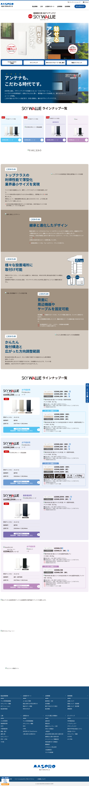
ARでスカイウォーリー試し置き (55, 62)
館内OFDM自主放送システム (74, 728)
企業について (70, 701)
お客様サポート (49, 6)
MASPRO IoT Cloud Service (30, 731)
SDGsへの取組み (49, 728)
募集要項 (69, 709)
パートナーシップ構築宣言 (52, 739)
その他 (2, 742)
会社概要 (47, 703)
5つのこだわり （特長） (12, 62)
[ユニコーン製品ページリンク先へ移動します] (44, 674)
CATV (2, 726)
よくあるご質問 (27, 701)
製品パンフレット (77, 62)
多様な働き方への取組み (51, 742)
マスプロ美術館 (49, 752)
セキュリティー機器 (6, 703)
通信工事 (3, 734)
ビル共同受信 (4, 721)
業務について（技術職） (73, 703)
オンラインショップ (74, 2)
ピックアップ (71, 715)
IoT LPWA (69, 739)
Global (86, 2)
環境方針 (47, 723)
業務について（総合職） (73, 706)
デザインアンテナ (71, 726)
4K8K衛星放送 (71, 721)
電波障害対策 (4, 723)
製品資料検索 (4, 709)
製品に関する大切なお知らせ (30, 703)
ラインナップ (34, 62)
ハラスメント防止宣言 (50, 747)
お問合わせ (26, 715)
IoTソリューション (5, 706)
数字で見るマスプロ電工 (51, 706)
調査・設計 (3, 731)
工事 (41, 6)
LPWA (24, 728)
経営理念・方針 (49, 701)
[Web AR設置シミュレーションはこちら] (44, 646)
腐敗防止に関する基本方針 (52, 736)
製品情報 (34, 6)
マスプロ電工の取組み (51, 715)
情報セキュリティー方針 (51, 726)
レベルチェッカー (71, 723)
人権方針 (47, 731)
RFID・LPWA (4, 739)
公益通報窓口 (48, 749)
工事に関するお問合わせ (29, 734)
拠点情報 (47, 709)
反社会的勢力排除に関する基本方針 (54, 734)
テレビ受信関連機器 (6, 701)
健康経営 (47, 744)
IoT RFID (69, 736)
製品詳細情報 (4, 696)
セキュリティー (5, 736)
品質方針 (47, 721)
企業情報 (59, 6)
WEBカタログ (26, 709)
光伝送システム (71, 731)
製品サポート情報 (27, 706)
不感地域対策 (4, 728)
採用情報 (67, 6)
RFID (24, 726)
